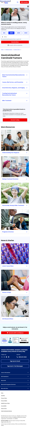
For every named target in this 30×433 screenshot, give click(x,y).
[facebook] (6, 357)
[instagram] (4, 357)
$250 (18, 33)
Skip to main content (5, 1)
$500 (25, 33)
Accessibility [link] (3, 405)
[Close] (28, 6)
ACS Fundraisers (5, 376)
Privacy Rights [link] (4, 400)
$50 (4, 33)
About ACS (3, 380)
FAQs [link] (2, 393)
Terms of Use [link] (4, 408)
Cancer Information (5, 372)
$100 (11, 33)
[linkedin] (8, 357)
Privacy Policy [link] (4, 398)
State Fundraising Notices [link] (6, 411)
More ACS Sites (4, 388)
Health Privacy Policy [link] (5, 403)
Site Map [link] (3, 395)
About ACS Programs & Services (8, 384)
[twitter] (2, 357)
